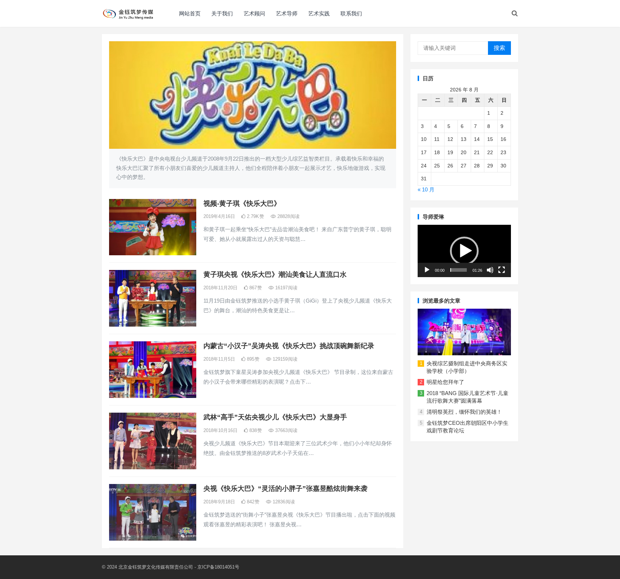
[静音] (490, 270)
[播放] (427, 270)
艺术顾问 (254, 13)
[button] (464, 251)
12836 (283, 501)
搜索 (499, 48)
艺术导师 (286, 13)
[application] (464, 251)
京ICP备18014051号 (218, 567)
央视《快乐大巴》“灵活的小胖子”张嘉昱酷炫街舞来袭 (285, 488)
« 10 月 (426, 189)
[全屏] (501, 270)
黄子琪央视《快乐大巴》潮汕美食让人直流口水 (275, 274)
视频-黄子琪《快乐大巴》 (242, 203)
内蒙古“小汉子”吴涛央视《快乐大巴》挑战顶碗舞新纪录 (288, 346)
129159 (284, 359)
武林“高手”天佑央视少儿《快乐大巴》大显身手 (275, 417)
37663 (285, 430)
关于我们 (222, 13)
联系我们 (351, 13)
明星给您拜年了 (445, 382)
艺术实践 (319, 13)
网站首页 (190, 13)
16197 (285, 287)
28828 (288, 216)
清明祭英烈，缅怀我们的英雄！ (464, 412)
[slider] (458, 270)
